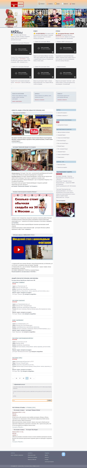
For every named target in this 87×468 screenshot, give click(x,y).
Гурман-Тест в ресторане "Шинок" (42, 41)
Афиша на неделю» (61, 66)
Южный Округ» (61, 146)
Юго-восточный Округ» (63, 143)
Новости (65, 3)
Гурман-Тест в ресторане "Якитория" (20, 66)
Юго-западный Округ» (63, 149)
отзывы (46, 459)
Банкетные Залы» (62, 164)
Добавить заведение (62, 115)
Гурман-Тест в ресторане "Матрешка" (20, 43)
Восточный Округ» (62, 140)
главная (41, 3)
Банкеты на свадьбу (32, 457)
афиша (46, 455)
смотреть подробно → (18, 427)
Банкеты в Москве (32, 459)
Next (85, 18)
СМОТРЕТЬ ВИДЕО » (17, 142)
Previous (2, 18)
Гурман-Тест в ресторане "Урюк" (42, 66)
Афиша (72, 3)
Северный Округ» (62, 135)
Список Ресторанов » (62, 112)
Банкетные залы (31, 455)
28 (23, 378)
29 (27, 378)
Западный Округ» (62, 151)
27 (19, 378)
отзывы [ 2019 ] (30, 407)
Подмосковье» (61, 157)
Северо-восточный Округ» (64, 137)
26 (16, 378)
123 (14, 396)
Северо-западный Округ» (63, 154)
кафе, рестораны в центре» (64, 132)
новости (47, 457)
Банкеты (49, 3)
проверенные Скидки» (63, 125)
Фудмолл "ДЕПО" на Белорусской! (65, 41)
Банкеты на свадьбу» (62, 167)
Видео (57, 3)
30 (30, 378)
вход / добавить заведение (17, 455)
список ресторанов (49, 461)
